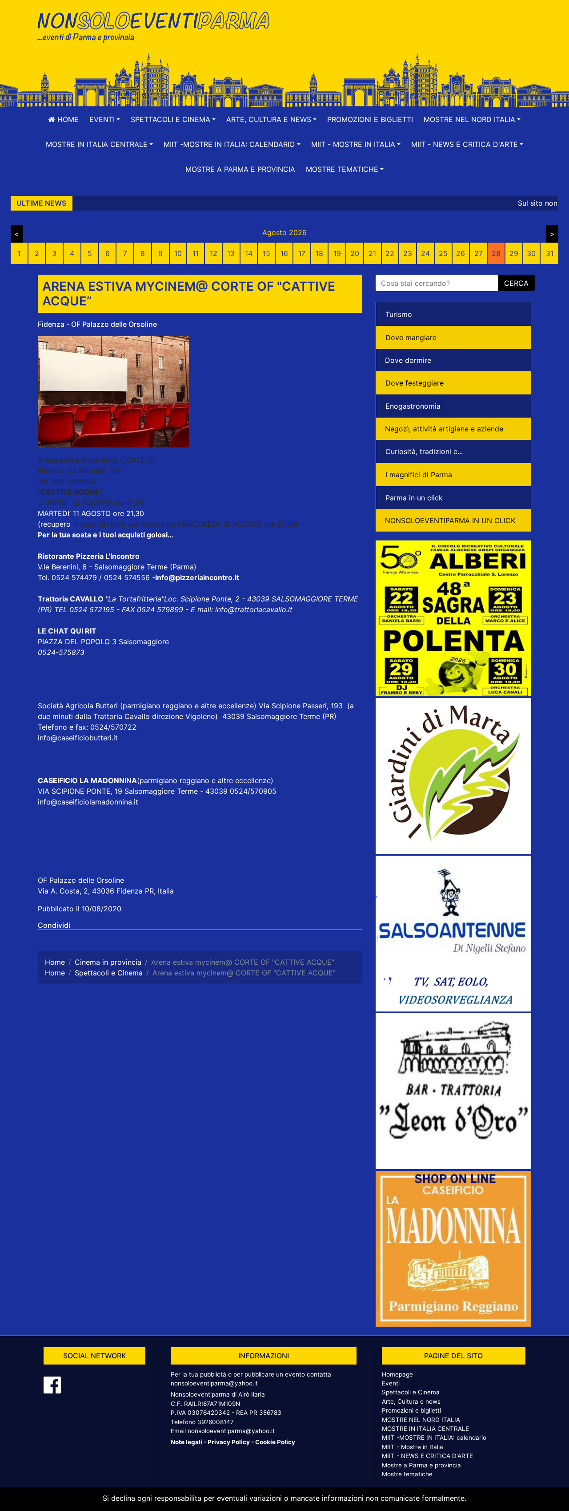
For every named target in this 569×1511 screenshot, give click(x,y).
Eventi (391, 1383)
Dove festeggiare (414, 382)
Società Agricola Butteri (78, 705)
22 (389, 253)
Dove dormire (408, 360)
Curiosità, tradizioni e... (424, 451)
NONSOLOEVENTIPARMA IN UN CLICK (450, 520)
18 (319, 253)
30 (531, 253)
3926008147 (215, 1422)
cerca (516, 283)
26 (460, 253)
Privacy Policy (229, 1442)
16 (284, 253)
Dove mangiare (411, 337)
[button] (104, 119)
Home (67, 119)
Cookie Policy (275, 1442)
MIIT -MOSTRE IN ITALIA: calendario (434, 1437)
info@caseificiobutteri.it (78, 737)
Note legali (186, 1442)
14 (248, 253)
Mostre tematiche (407, 1474)
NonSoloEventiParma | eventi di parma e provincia (158, 25)
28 (496, 253)
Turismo (398, 314)
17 (301, 253)
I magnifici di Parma (418, 474)
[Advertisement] (411, 36)
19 (337, 253)
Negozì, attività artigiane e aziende (444, 428)
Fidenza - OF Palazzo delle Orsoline (97, 324)
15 (266, 253)
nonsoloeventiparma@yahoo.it (214, 1383)
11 (195, 253)
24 (425, 253)
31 (549, 253)
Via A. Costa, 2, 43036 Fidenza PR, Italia (106, 890)
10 (178, 253)
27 (478, 253)
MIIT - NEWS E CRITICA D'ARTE (427, 1455)
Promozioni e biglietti (370, 119)
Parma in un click (414, 497)
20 (354, 253)
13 (231, 253)
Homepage (397, 1374)
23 (407, 253)
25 (443, 253)
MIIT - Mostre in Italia (412, 1446)
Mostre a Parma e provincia (240, 169)
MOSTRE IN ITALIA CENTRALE (425, 1428)
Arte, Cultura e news (411, 1401)
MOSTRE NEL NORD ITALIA (421, 1419)
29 (513, 253)
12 (213, 253)
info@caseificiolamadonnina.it (88, 801)
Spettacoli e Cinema (411, 1392)
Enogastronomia (413, 406)
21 (372, 253)
